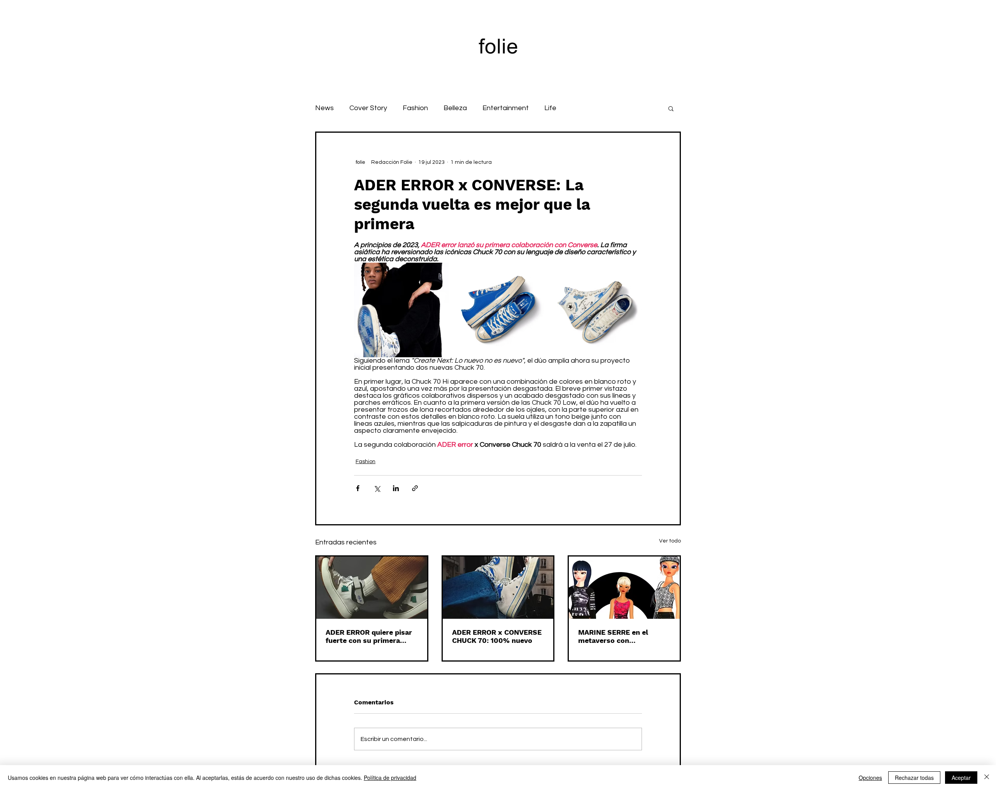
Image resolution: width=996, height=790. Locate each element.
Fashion (415, 108)
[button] (671, 108)
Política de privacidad (390, 777)
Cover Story (368, 108)
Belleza (455, 108)
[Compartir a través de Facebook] (357, 488)
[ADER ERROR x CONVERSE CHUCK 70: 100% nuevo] (498, 588)
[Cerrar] (986, 777)
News (324, 108)
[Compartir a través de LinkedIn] (396, 488)
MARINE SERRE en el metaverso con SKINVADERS (613, 636)
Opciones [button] (870, 777)
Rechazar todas (914, 777)
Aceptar (961, 777)
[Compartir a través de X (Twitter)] (377, 488)
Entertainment (505, 108)
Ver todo (670, 541)
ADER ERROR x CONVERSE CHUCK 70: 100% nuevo (497, 636)
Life (550, 108)
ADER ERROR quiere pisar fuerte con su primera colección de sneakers (369, 636)
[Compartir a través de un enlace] (415, 488)
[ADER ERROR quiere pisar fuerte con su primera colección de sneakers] (371, 588)
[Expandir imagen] (401, 310)
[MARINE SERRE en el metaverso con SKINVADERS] (624, 588)
